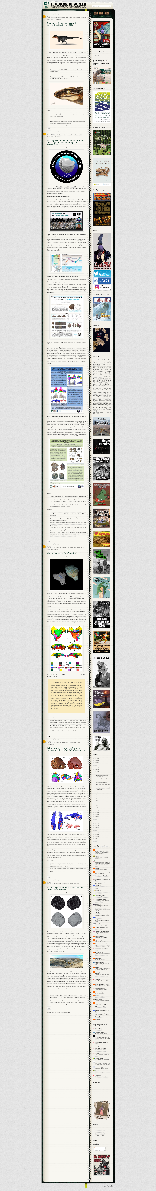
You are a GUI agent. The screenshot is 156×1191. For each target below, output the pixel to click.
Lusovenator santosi (55, 76)
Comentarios (97, 1150)
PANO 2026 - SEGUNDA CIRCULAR (102, 877)
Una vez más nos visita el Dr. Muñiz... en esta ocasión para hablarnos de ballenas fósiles (102, 976)
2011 (96, 827)
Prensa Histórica (108, 404)
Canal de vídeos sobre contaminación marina (102, 1055)
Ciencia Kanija (98, 1075)
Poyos (94, 404)
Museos (99, 398)
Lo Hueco (95, 395)
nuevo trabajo (62, 976)
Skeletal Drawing (98, 999)
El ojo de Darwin (98, 1028)
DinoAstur (97, 979)
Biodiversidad (65, 17)
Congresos (61, 134)
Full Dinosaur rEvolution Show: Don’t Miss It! (102, 887)
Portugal (106, 403)
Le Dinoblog (97, 912)
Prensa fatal (100, 404)
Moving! (96, 949)
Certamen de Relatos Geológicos (101, 989)
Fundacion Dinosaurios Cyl (101, 861)
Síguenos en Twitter (95, 13)
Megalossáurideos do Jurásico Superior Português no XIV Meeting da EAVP (102, 945)
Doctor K (98, 380)
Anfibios (96, 362)
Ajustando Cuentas (102, 361)
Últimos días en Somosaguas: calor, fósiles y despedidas (101, 882)
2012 (96, 825)
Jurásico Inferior (96, 391)
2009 (96, 832)
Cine (98, 367)
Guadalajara (64, 547)
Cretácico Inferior (67, 134)
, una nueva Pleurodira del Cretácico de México (65, 889)
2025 (96, 760)
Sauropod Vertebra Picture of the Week (102, 1011)
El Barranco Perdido (99, 1003)
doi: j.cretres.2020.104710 (71, 999)
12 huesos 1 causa (107, 359)
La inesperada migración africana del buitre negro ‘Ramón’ (102, 901)
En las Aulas (104, 380)
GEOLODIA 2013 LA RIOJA (100, 1004)
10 (96, 794)
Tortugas (52, 136)
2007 (96, 836)
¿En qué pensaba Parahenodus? (102, 782)
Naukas (96, 1036)
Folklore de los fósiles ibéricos (101, 850)
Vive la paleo (97, 1019)
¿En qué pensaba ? (62, 553)
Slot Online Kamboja (99, 1029)
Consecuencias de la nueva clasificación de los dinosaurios (102, 892)
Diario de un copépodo (99, 1067)
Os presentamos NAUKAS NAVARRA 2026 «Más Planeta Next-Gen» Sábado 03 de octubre (102, 1038)
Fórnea (102, 385)
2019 (96, 810)
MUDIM (95, 398)
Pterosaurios (97, 406)
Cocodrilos (70, 17)
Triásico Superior (99, 412)
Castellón (103, 366)
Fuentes (95, 387)
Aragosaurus (98, 904)
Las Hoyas (101, 394)
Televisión (102, 409)
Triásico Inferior (100, 411)
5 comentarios (58, 19)
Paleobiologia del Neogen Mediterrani (100, 972)
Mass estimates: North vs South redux (102, 1000)
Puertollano (104, 406)
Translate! (97, 55)
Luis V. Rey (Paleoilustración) (101, 885)
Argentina (101, 362)
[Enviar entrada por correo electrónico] (49, 128)
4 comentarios (58, 136)
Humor (105, 388)
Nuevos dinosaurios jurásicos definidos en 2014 (102, 981)
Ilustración (97, 389)
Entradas (97, 1148)
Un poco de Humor (98, 928)
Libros (108, 393)
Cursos (100, 376)
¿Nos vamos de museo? (97, 359)
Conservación (100, 371)
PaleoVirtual (108, 400)
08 (96, 798)
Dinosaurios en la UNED (100, 1130)
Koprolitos (107, 392)
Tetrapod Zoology (98, 924)
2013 (96, 823)
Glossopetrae (97, 868)
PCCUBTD (95, 403)
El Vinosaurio (98, 958)
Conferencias (96, 369)
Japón (109, 389)
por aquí (77, 596)
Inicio (60, 1012)
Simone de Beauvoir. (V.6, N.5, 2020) (102, 1059)
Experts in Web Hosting (108, 1186)
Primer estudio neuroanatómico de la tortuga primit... (103, 785)
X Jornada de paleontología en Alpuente (102, 985)
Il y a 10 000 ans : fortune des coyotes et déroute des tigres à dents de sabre (102, 914)
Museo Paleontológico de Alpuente (102, 984)
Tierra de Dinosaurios (99, 962)
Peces (101, 403)
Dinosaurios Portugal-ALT (100, 1133)
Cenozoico (108, 366)
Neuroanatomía (70, 547)
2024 (96, 762)
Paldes (100, 399)
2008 (96, 834)
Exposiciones (95, 385)
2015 (96, 818)
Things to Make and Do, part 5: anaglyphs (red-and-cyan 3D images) (102, 1013)
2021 (96, 769)
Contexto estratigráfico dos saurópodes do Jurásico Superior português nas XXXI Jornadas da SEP (102, 955)
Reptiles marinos (77, 547)
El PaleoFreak (98, 890)
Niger (94, 399)
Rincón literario (104, 407)
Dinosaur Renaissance (99, 936)
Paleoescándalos (102, 400)
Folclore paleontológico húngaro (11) (102, 869)
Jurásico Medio (106, 391)
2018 (96, 812)
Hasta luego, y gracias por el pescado (102, 1076)
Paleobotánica (95, 400)
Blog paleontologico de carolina (101, 940)
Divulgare (97, 1053)
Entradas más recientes (53, 1012)
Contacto (102, 16)
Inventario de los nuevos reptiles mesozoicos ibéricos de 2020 (62, 24)
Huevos (99, 388)
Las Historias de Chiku (99, 993)
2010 (96, 829)
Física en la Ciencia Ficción (100, 1048)
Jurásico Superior (50, 19)
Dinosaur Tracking (99, 1016)
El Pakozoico (97, 995)
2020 (96, 771)
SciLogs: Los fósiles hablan (100, 1006)
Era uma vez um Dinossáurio (101, 943)
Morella (106, 396)
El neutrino (97, 1070)
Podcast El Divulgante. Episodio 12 (101, 1033)
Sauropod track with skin (99, 873)
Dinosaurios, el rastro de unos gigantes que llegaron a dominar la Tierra (102, 969)
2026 (96, 758)
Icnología (109, 388)
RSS (106, 13)
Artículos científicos (58, 17)
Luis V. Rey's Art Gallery (100, 1135)
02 (96, 805)
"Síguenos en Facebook (101, 13)
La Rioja (95, 393)
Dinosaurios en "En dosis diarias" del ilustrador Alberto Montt (102, 964)
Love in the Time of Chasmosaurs (102, 931)
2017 (96, 814)
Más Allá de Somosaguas (100, 988)
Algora (110, 361)
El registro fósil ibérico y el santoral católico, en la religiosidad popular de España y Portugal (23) (102, 852)
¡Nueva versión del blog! (99, 996)
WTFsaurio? (95, 413)
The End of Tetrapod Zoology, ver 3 (102, 925)
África (96, 361)
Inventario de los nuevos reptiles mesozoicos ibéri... (102, 776)
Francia (108, 385)
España (103, 383)
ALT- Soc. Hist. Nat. (99, 952)
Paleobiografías (107, 399)
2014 (96, 821)
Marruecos (100, 396)
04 (96, 803)
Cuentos (95, 376)
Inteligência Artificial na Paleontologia (102, 896)
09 (96, 796)
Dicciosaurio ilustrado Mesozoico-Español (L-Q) (101, 858)
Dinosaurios (83, 17)
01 (96, 807)
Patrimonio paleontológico (102, 401)
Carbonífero (97, 366)
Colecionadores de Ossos (100, 895)
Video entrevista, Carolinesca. (100, 941)
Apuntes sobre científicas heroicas (101, 1068)
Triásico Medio (108, 411)
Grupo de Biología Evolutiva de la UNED (66, 186)
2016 (96, 816)
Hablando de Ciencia (99, 1032)
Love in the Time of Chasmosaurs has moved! (102, 933)
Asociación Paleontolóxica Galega (102, 875)
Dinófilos (97, 967)
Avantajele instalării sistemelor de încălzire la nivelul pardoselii (101, 1050)
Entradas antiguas (66, 1012)
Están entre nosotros (104, 384)
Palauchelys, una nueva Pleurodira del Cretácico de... (103, 788)
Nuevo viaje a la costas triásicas (101, 937)
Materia (96, 1062)
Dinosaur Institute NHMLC (100, 1128)
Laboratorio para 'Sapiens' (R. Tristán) (101, 1043)
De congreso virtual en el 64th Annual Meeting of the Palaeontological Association (65, 143)
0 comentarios (54, 549)
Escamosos (103, 381)
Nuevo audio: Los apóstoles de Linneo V (102, 1072)
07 (96, 800)
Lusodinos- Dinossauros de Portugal (102, 872)
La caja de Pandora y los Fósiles (101, 927)
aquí (70, 123)
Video (108, 412)
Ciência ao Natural (99, 1058)
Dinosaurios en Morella (99, 1131)
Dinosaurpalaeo (98, 917)
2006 (96, 838)
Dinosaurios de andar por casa (104, 378)
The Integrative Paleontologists (101, 948)
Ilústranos (103, 389)
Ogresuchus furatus (54, 69)
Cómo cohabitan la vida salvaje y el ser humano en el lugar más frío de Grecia (102, 1064)
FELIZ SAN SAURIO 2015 (100, 959)
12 (96, 773)
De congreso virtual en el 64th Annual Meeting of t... (103, 779)
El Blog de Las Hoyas (99, 992)
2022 (96, 767)
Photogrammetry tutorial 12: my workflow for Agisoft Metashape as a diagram (102, 920)
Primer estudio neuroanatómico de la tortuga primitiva (66, 749)
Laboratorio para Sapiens (100, 899)
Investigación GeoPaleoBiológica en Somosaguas (102, 880)
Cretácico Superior (76, 17)
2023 (96, 764)
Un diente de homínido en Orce (101, 1008)
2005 (96, 840)
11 (96, 792)
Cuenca (106, 375)
